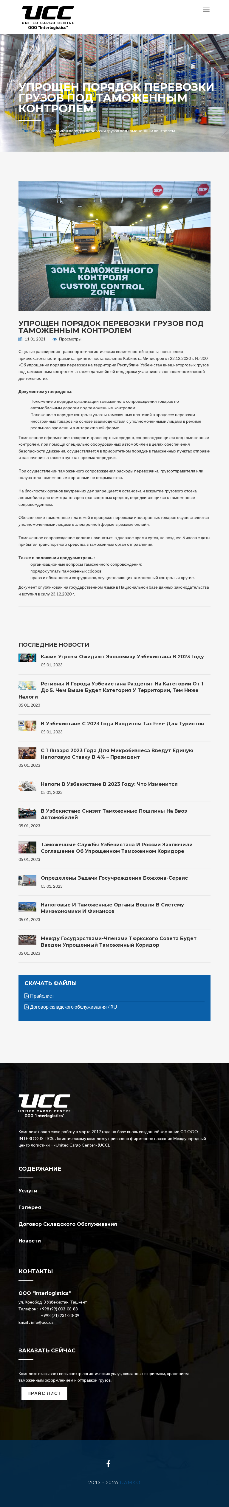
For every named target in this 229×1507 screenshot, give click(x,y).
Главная (29, 130)
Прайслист (42, 996)
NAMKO (130, 1482)
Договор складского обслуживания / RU (73, 1007)
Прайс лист (44, 1393)
